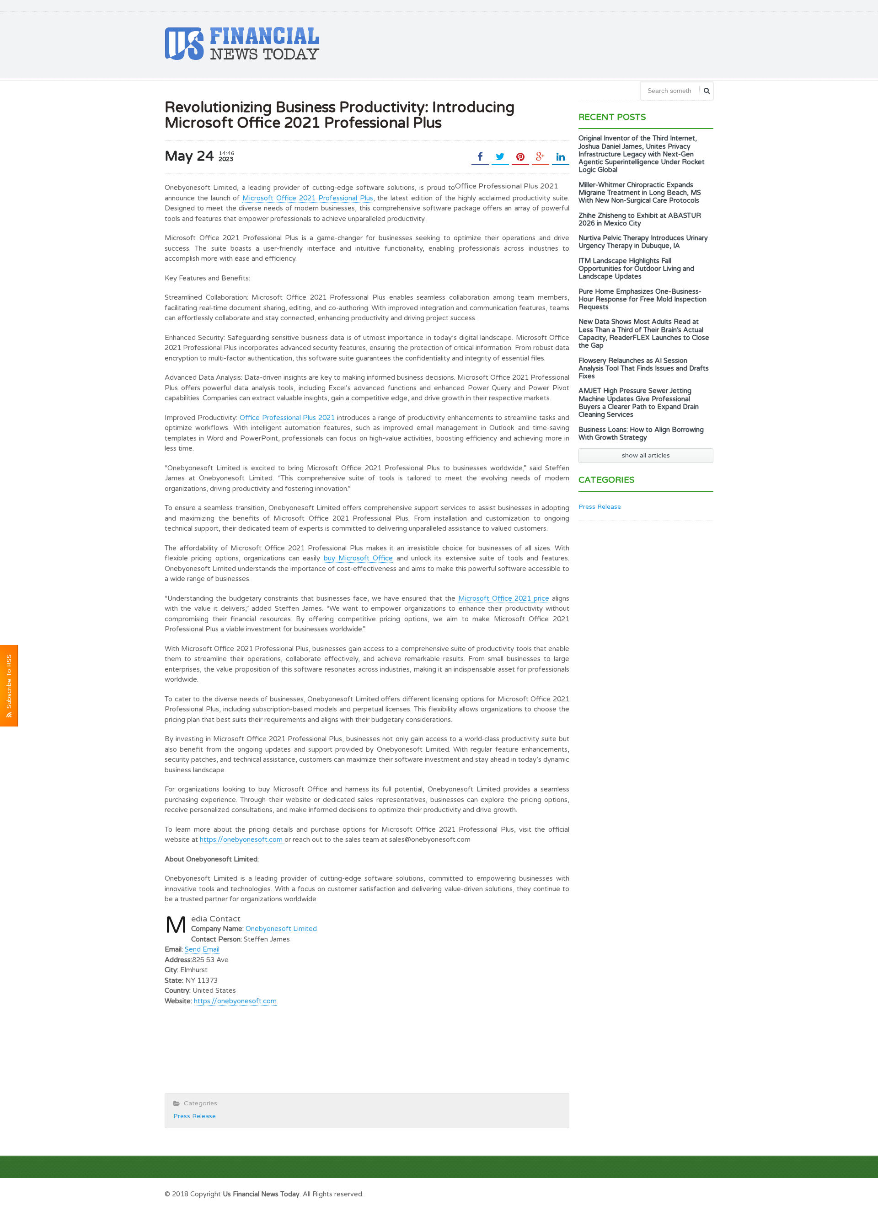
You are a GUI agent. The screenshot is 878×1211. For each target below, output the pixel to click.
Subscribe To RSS (9, 683)
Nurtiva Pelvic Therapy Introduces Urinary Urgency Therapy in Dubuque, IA (643, 242)
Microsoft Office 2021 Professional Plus (307, 198)
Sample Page (690, 1193)
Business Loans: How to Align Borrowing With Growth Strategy (641, 433)
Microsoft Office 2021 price (503, 598)
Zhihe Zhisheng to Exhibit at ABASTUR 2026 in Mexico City (639, 219)
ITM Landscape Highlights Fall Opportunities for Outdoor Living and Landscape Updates (636, 269)
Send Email (202, 949)
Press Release (194, 1116)
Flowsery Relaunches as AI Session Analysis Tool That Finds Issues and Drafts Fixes (643, 369)
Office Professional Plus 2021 (287, 418)
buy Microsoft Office (358, 558)
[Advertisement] (546, 43)
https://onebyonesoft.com (242, 839)
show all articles (646, 455)
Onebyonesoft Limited (281, 929)
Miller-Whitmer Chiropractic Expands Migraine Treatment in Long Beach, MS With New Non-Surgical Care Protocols (639, 193)
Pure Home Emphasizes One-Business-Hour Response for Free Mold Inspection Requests (642, 300)
